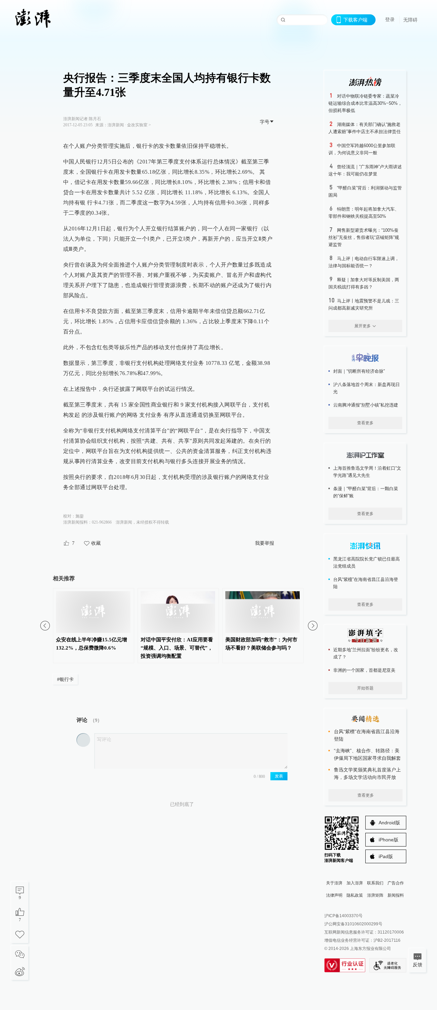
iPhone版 (388, 839)
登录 (390, 19)
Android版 (389, 822)
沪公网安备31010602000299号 (353, 924)
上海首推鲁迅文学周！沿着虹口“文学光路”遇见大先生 (367, 472)
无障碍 (410, 20)
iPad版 (386, 856)
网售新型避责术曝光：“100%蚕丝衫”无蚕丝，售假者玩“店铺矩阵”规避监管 (363, 237)
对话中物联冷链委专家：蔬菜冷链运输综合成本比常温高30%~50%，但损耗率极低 (365, 103)
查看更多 (365, 423)
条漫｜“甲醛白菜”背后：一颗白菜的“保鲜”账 (365, 492)
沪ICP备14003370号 (343, 915)
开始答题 (365, 688)
